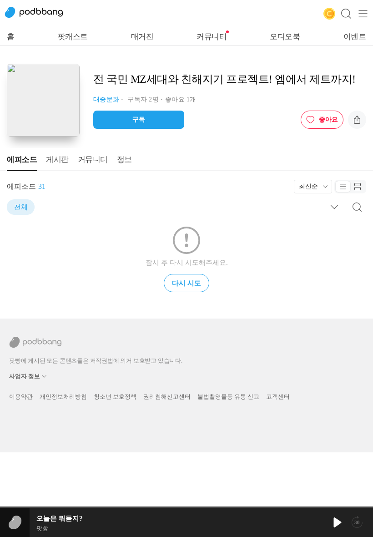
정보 (124, 159)
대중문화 (106, 99)
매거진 (142, 36)
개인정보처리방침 (63, 396)
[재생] (337, 522)
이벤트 (354, 36)
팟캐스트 (73, 36)
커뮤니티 (212, 36)
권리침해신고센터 (167, 396)
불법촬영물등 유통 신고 (228, 396)
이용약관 (21, 396)
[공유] (357, 120)
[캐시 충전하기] (329, 13)
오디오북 (285, 36)
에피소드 (22, 159)
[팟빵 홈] (38, 14)
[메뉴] (363, 13)
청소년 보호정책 (115, 396)
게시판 (57, 159)
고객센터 (278, 396)
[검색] (346, 13)
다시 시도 (186, 283)
